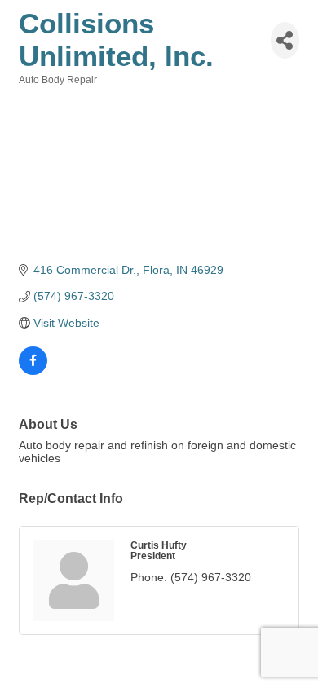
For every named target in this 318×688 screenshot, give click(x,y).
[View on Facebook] (33, 370)
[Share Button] (285, 40)
